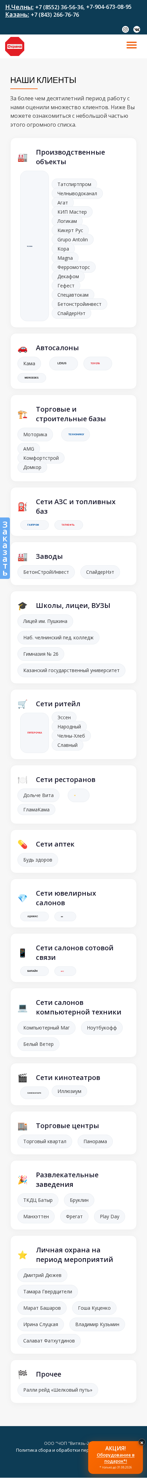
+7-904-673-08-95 (109, 7)
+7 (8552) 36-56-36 (59, 7)
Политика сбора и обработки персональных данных (73, 1450)
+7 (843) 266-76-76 (55, 14)
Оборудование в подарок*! (116, 1458)
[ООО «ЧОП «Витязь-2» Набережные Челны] (16, 46)
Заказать (5, 548)
